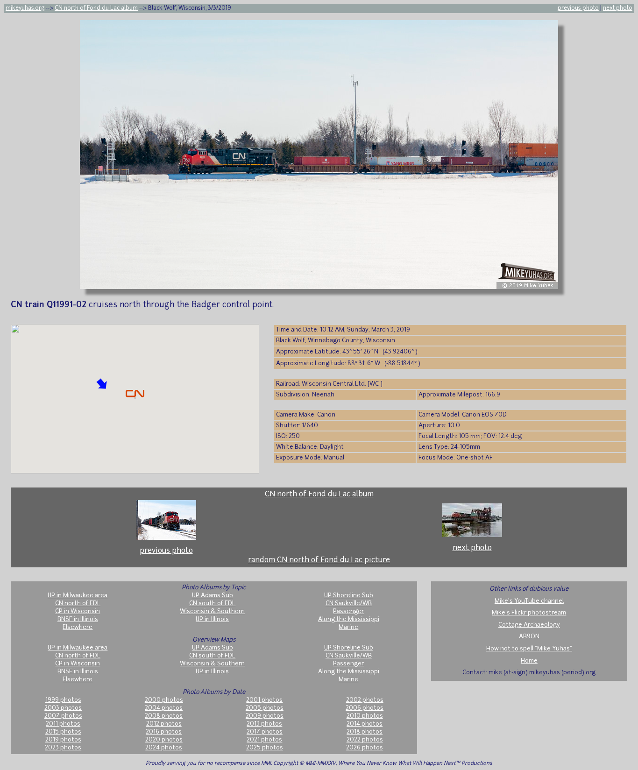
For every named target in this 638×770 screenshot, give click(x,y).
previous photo (578, 8)
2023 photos (63, 748)
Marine (348, 627)
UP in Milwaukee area (77, 596)
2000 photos (164, 700)
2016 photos (164, 732)
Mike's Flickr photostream (529, 613)
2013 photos (264, 724)
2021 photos (264, 740)
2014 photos (365, 724)
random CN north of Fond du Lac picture (319, 560)
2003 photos (63, 708)
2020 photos (164, 740)
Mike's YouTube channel (529, 601)
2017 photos (265, 732)
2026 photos (364, 748)
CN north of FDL (77, 603)
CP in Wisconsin (77, 611)
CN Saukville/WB (349, 603)
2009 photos (265, 716)
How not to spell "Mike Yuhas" (529, 649)
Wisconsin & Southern (212, 611)
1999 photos (63, 700)
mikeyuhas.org (25, 8)
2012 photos (164, 724)
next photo (617, 8)
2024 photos (163, 748)
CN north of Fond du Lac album (96, 8)
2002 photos (364, 700)
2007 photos (63, 716)
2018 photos (365, 732)
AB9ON (529, 637)
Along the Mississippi (348, 619)
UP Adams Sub (212, 596)
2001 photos (264, 700)
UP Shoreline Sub (348, 596)
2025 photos (264, 748)
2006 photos (364, 708)
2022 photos (365, 740)
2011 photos (63, 724)
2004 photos (164, 708)
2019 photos (63, 740)
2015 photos (63, 732)
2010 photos (365, 716)
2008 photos (164, 716)
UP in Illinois (212, 619)
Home (529, 661)
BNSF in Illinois (77, 619)
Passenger (348, 611)
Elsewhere (77, 627)
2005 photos (265, 708)
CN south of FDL (212, 603)
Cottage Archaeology (529, 625)
